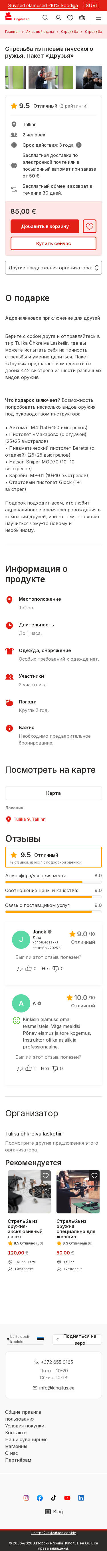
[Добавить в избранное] (89, 226)
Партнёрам (18, 1460)
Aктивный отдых (40, 31)
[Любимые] (70, 18)
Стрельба (69, 31)
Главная (12, 31)
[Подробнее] (78, 145)
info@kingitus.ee (56, 1388)
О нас (11, 1453)
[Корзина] (82, 18)
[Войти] (58, 18)
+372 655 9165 (57, 1362)
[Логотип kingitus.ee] (19, 18)
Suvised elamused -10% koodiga (43, 5)
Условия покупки (24, 1426)
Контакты (16, 1432)
